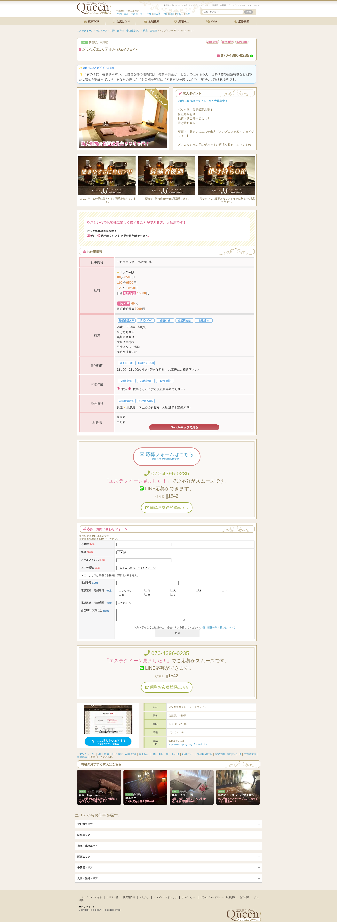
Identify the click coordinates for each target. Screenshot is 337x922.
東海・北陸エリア (87, 845)
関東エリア (83, 834)
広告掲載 (243, 21)
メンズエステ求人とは (165, 897)
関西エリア (83, 856)
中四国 (179, 13)
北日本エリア (85, 824)
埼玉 (142, 13)
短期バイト (188, 754)
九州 (187, 13)
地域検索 (153, 21)
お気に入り (123, 21)
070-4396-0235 (169, 473)
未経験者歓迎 (204, 754)
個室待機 (220, 754)
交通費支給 (250, 754)
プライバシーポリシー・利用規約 (217, 897)
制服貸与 (82, 757)
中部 (165, 13)
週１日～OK (172, 754)
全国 (119, 13)
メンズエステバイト (91, 897)
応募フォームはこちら (169, 456)
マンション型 (87, 754)
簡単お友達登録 (168, 507)
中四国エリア (85, 867)
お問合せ (144, 897)
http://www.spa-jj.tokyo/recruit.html (188, 744)
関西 (171, 13)
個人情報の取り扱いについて (218, 627)
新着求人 (183, 21)
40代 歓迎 (130, 754)
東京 (126, 13)
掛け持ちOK (234, 754)
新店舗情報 (129, 897)
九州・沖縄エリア (87, 878)
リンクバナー (189, 897)
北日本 (157, 13)
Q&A (213, 21)
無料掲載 (244, 897)
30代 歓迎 (117, 754)
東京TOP (93, 21)
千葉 (149, 13)
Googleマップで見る (184, 427)
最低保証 (144, 754)
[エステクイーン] (94, 13)
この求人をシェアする (111, 742)
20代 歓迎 (103, 754)
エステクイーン (87, 907)
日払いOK (157, 754)
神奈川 (134, 13)
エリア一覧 (112, 897)
